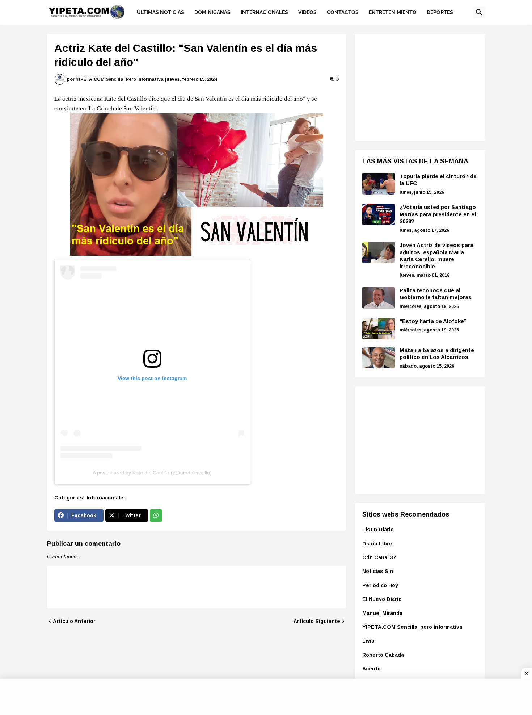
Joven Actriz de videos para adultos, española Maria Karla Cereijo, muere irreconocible (436, 255)
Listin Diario (378, 529)
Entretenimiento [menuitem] (393, 12)
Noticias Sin (377, 571)
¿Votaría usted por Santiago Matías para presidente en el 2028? (438, 214)
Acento (371, 669)
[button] (479, 12)
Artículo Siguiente (317, 621)
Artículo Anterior (74, 621)
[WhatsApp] (156, 515)
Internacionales (106, 498)
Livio (368, 641)
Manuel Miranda (382, 613)
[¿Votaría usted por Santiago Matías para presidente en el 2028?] (378, 214)
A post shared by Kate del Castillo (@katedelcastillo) (152, 473)
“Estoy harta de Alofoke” (433, 321)
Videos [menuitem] (307, 12)
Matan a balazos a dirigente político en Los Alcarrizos (437, 353)
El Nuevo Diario (382, 599)
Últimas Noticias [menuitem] (160, 12)
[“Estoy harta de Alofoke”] (378, 328)
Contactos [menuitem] (343, 12)
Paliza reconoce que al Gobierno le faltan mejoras (436, 294)
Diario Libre (377, 544)
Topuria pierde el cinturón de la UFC (438, 180)
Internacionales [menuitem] (264, 12)
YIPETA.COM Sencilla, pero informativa (412, 627)
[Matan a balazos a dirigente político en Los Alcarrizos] (378, 357)
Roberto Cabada (383, 655)
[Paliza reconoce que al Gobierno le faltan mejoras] (378, 298)
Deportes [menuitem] (440, 12)
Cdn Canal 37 (379, 557)
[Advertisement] (416, 86)
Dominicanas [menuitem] (212, 12)
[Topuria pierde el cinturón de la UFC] (378, 184)
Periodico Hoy (380, 585)
